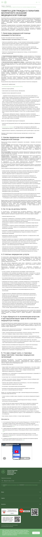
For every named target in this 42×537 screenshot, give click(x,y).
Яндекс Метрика (24, 530)
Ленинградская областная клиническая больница (12, 472)
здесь (14, 426)
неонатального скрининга (8, 126)
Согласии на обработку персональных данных (15, 534)
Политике (20, 533)
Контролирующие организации (7, 526)
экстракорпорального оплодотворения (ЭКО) (12, 86)
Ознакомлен (36, 532)
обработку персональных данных (13, 484)
